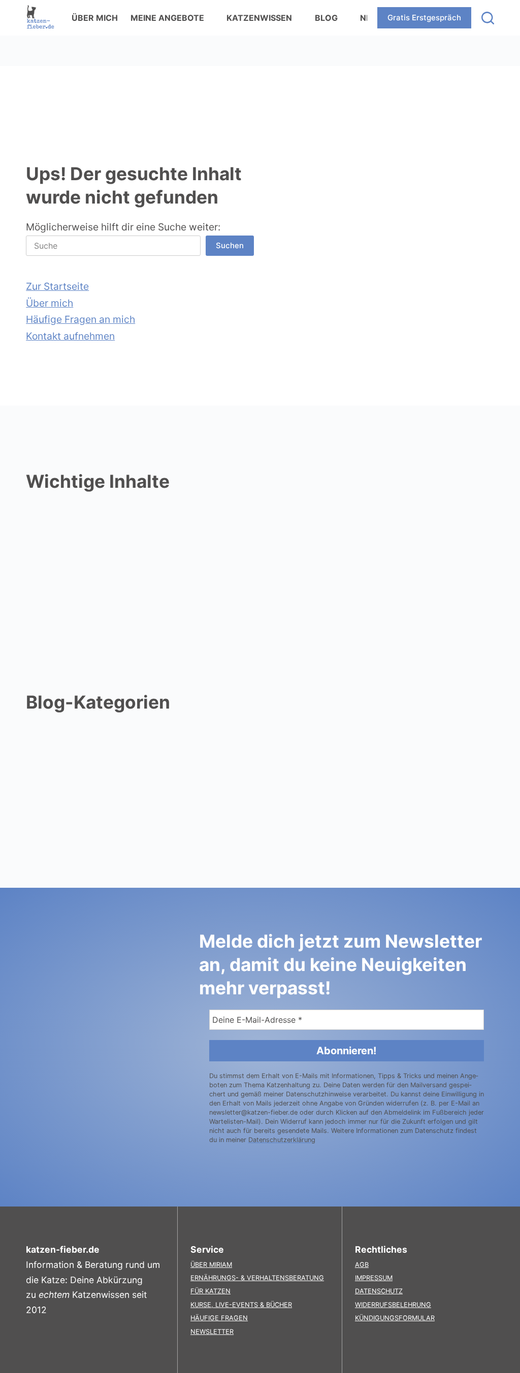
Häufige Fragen (219, 1318)
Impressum (374, 1278)
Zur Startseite (57, 286)
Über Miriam (211, 1264)
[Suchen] (487, 18)
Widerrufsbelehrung (393, 1305)
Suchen (230, 245)
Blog (326, 18)
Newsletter (212, 1331)
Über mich (49, 303)
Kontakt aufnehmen (70, 336)
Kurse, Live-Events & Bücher (241, 1305)
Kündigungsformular (395, 1318)
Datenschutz (379, 1291)
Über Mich (95, 18)
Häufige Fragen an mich (80, 319)
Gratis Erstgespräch (424, 17)
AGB (362, 1264)
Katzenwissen (259, 18)
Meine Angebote (167, 18)
